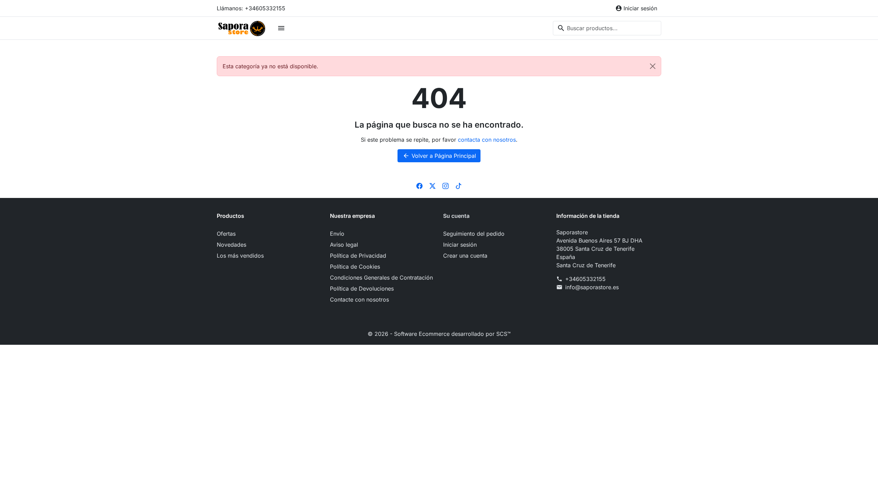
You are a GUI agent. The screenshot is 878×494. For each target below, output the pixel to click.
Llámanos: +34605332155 (251, 8)
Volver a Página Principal (439, 155)
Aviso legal (344, 244)
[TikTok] (458, 185)
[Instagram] (445, 185)
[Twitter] (432, 185)
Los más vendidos (240, 255)
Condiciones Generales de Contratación (381, 277)
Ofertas (226, 233)
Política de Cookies (355, 266)
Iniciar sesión (460, 244)
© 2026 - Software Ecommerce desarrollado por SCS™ (439, 333)
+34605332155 (585, 278)
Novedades (231, 244)
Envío (337, 233)
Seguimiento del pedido (474, 233)
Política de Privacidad (358, 255)
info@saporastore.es (592, 287)
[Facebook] (419, 185)
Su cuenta (456, 215)
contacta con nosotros (487, 139)
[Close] (652, 66)
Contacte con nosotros (359, 299)
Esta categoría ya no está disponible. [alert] (270, 66)
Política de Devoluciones (362, 288)
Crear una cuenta (465, 255)
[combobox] (607, 28)
